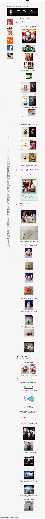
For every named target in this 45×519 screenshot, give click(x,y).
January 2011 (8, 222)
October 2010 (8, 225)
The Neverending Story (25, 203)
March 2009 (8, 244)
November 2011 (8, 212)
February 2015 (8, 173)
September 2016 (8, 154)
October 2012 (8, 201)
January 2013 (8, 198)
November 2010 (8, 224)
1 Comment (37, 358)
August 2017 (8, 143)
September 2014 (8, 178)
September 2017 (8, 142)
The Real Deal (23, 356)
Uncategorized (26, 358)
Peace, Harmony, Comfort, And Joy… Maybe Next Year (29, 169)
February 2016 (8, 161)
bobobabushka (23, 358)
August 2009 (8, 239)
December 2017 (8, 139)
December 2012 (8, 199)
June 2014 (8, 181)
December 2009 (8, 235)
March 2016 (8, 160)
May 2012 (8, 206)
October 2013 (8, 189)
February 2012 (8, 209)
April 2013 (8, 195)
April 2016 (8, 159)
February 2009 (8, 245)
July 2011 (8, 216)
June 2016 (8, 157)
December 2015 (8, 163)
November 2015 (8, 164)
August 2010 (8, 227)
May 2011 (8, 218)
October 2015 (8, 165)
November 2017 (8, 140)
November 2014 (8, 176)
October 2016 (8, 153)
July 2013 (8, 192)
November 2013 (8, 188)
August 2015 (8, 167)
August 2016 (8, 155)
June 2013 (8, 193)
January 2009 (8, 246)
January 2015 (8, 174)
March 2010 (8, 232)
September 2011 (8, 214)
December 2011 (8, 211)
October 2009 (8, 237)
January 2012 (8, 210)
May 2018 (8, 134)
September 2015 (8, 166)
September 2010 (8, 226)
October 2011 (8, 213)
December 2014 (8, 175)
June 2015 (8, 169)
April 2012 (8, 207)
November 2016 (8, 152)
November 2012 (8, 200)
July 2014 (8, 180)
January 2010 (8, 234)
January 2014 (8, 186)
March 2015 (8, 172)
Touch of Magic (21, 205)
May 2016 (8, 158)
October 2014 (8, 177)
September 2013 (8, 190)
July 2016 (8, 156)
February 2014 (8, 185)
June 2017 (8, 145)
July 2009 (8, 240)
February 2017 (8, 149)
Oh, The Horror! (26, 419)
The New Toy (23, 379)
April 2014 (8, 183)
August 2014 (8, 179)
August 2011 (8, 215)
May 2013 (8, 194)
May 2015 (8, 170)
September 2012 (8, 202)
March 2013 (8, 196)
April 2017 (8, 147)
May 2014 (8, 182)
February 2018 (8, 137)
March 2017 (8, 148)
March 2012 (8, 208)
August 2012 (8, 203)
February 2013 (8, 197)
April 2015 (8, 171)
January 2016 (8, 162)
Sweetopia (31, 361)
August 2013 (8, 191)
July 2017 (8, 144)
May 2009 (8, 242)
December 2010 (8, 223)
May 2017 (8, 146)
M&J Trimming (27, 244)
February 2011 (8, 221)
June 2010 (8, 229)
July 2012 (8, 204)
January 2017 (8, 150)
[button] (29, 57)
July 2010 (8, 228)
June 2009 (8, 241)
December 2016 (8, 151)
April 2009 (8, 243)
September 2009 (8, 238)
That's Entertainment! (30, 419)
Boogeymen (23, 417)
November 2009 (8, 236)
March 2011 (8, 220)
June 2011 (8, 217)
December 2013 (8, 187)
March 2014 (8, 184)
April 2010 (8, 231)
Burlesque (22, 21)
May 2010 (8, 230)
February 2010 (8, 233)
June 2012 (8, 205)
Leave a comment (36, 419)
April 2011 (8, 219)
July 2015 (8, 168)
